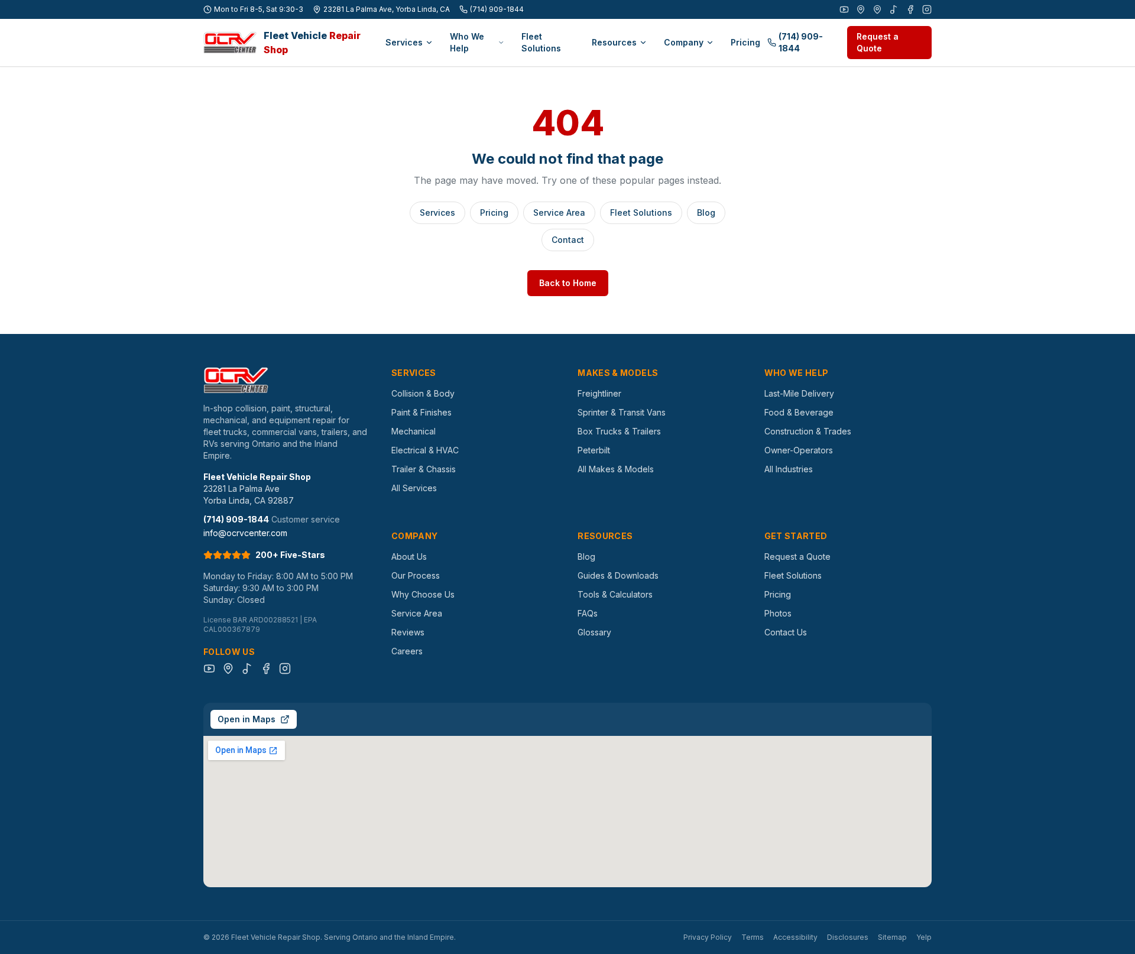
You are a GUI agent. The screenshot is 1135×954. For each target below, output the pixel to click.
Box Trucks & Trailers (619, 431)
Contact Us (785, 632)
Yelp (924, 937)
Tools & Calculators (615, 594)
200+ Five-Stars (290, 555)
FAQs (588, 613)
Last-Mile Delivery (799, 393)
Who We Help (467, 42)
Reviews (407, 632)
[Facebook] (910, 9)
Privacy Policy (707, 937)
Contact (568, 240)
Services (404, 42)
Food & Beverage (799, 412)
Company (683, 42)
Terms (752, 937)
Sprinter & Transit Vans (622, 412)
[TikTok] (894, 9)
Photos (778, 613)
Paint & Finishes (421, 412)
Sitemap (892, 937)
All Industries (788, 469)
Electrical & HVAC (425, 450)
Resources (614, 42)
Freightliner (599, 393)
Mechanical (413, 431)
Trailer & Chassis (423, 469)
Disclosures (847, 937)
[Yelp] (877, 9)
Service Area (559, 212)
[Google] (860, 9)
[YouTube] (844, 9)
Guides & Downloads (618, 575)
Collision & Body (423, 393)
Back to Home (567, 283)
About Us (409, 556)
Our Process (415, 575)
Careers (407, 651)
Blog (706, 212)
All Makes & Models (616, 469)
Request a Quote (878, 42)
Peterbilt (594, 450)
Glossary (594, 632)
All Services (414, 488)
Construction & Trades (807, 431)
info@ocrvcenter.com (245, 533)
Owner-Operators (798, 450)
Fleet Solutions (541, 42)
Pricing (745, 42)
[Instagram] (927, 9)
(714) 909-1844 (497, 9)
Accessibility (795, 937)
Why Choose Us (423, 594)
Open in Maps (246, 719)
